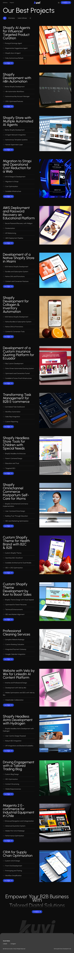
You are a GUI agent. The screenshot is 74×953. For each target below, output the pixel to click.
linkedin (5, 943)
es (58, 2)
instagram (13, 943)
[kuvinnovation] (37, 2)
